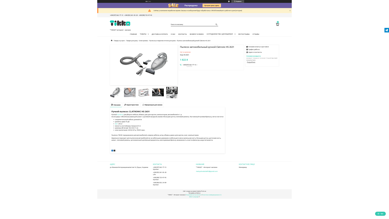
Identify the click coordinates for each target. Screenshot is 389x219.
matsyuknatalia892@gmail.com (207, 171)
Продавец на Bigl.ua (194, 193)
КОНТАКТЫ (182, 34)
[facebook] (112, 151)
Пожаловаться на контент (193, 194)
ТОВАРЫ (143, 34)
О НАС (173, 34)
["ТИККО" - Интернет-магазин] (120, 22)
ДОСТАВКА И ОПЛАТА (160, 34)
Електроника (143, 40)
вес (116, 124)
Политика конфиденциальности (211, 194)
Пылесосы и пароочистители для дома (162, 40)
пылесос (120, 114)
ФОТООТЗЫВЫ (244, 34)
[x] (114, 151)
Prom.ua (203, 191)
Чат (382, 214)
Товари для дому (132, 40)
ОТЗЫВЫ (256, 34)
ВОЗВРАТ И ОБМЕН (197, 34)
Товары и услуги (119, 40)
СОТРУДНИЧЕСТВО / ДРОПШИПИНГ (220, 34)
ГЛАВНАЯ (133, 34)
